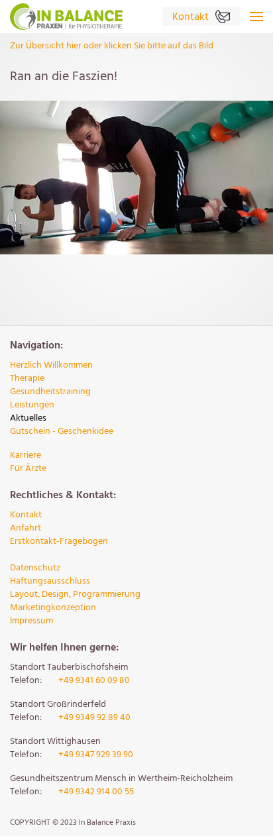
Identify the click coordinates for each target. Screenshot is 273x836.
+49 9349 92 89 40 (94, 717)
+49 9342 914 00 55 (96, 792)
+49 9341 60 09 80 (94, 680)
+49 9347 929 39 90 (95, 754)
